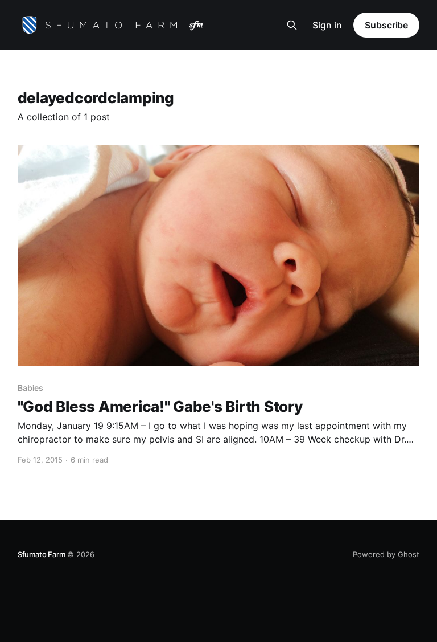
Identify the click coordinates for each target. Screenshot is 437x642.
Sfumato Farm (41, 554)
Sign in (327, 25)
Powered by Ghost (386, 554)
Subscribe (386, 25)
